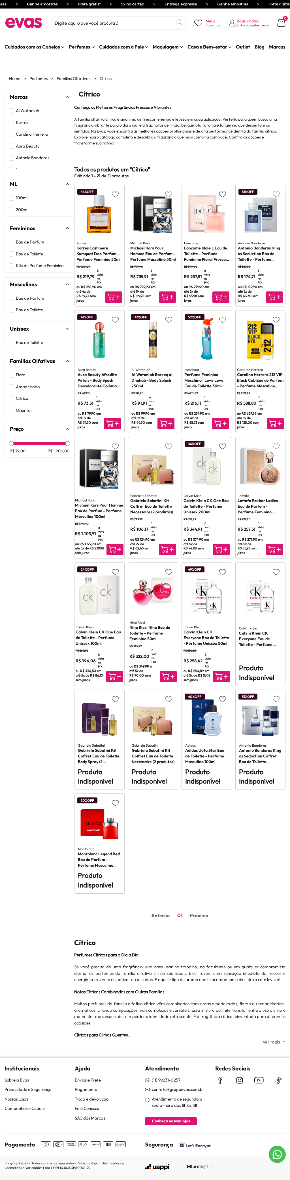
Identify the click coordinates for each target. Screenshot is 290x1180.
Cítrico (105, 78)
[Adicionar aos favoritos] (115, 194)
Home (14, 78)
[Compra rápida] (113, 297)
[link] (32, 47)
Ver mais (271, 1042)
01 (180, 915)
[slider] (11, 443)
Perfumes (38, 78)
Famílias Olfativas (73, 78)
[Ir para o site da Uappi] (157, 1167)
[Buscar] (179, 22)
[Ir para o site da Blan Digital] (199, 1167)
